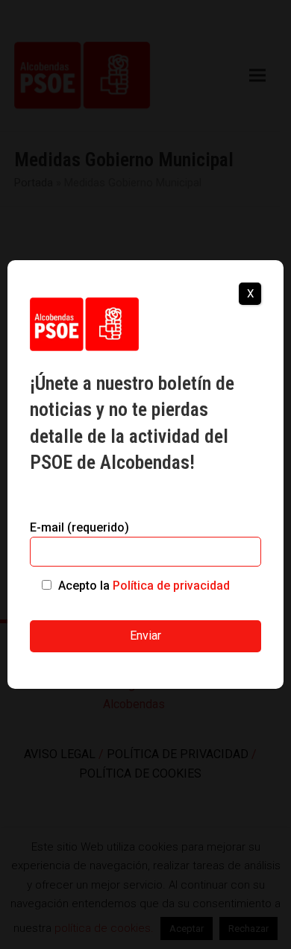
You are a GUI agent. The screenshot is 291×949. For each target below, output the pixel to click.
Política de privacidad (171, 585)
